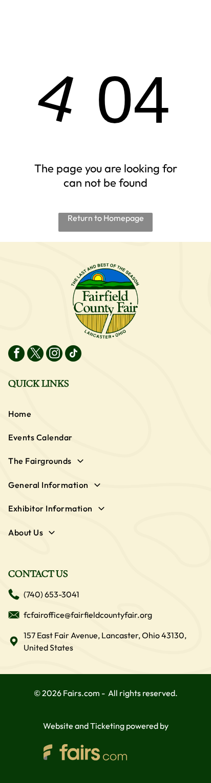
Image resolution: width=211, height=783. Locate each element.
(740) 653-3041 (51, 594)
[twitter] (35, 354)
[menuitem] (105, 414)
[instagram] (54, 354)
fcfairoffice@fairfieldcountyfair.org (88, 615)
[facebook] (16, 354)
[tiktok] (73, 354)
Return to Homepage (106, 218)
